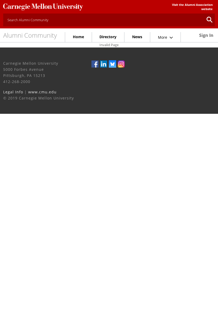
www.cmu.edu (42, 91)
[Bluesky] (112, 63)
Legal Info (13, 91)
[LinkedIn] (103, 63)
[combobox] (109, 20)
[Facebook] (95, 63)
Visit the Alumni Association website (192, 7)
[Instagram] (121, 63)
